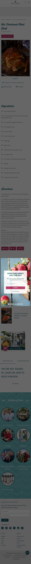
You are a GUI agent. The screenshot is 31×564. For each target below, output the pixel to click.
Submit (15, 287)
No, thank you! (15, 291)
